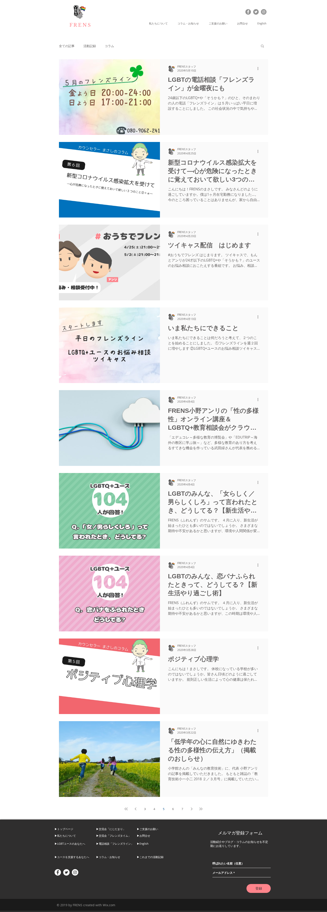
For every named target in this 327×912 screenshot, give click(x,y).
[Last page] (201, 809)
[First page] (126, 809)
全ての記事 (67, 46)
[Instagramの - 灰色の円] (263, 12)
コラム (109, 46)
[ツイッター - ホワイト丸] (66, 872)
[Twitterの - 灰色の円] (256, 12)
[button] (160, 23)
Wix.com (109, 905)
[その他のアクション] (259, 68)
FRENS (80, 25)
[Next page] (192, 809)
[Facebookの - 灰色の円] (248, 12)
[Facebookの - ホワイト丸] (57, 872)
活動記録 (89, 46)
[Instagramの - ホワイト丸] (75, 872)
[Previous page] (135, 809)
